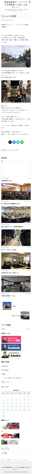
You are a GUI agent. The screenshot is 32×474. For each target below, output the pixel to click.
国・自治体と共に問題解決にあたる (10, 203)
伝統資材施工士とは (6, 180)
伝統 (12, 20)
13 (16, 403)
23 (28, 406)
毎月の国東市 (5, 370)
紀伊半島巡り (5, 366)
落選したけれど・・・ (7, 382)
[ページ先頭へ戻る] (6, 448)
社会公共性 (16, 150)
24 (3, 409)
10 (3, 403)
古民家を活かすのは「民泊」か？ (10, 273)
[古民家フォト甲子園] (2, 432)
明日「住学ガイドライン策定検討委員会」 (12, 226)
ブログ (21, 459)
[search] (29, 328)
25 (7, 409)
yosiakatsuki (15, 472)
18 (7, 406)
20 (16, 406)
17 (3, 406)
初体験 (3, 374)
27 (16, 409)
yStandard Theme (7, 472)
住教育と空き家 (16, 316)
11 (7, 403)
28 (20, 409)
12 (12, 403)
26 (12, 409)
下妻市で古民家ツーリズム (8, 296)
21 (20, 406)
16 (28, 403)
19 (12, 406)
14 (20, 403)
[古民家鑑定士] (10, 445)
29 (24, 409)
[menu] (29, 2)
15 (24, 403)
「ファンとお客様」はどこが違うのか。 (12, 378)
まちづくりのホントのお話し (9, 249)
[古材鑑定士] (10, 439)
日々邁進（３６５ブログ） (12, 459)
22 (24, 406)
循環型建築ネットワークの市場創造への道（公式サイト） (16, 4)
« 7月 (3, 416)
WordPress (25, 472)
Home (2, 459)
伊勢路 (14, 306)
